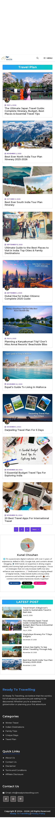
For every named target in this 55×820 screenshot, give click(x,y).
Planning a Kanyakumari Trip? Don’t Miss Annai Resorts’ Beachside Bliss (26, 343)
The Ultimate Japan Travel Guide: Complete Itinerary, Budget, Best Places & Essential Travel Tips (25, 111)
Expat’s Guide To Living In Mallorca (25, 387)
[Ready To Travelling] (6, 58)
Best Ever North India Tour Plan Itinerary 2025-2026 (23, 158)
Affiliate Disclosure (14, 774)
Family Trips (11, 731)
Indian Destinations (15, 727)
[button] (37, 58)
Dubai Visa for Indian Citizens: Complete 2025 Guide (22, 297)
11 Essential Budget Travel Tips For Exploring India (25, 474)
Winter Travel (12, 723)
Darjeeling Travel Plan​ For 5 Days (24, 430)
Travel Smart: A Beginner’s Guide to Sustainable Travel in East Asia (37, 610)
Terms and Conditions (16, 770)
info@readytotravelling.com (25, 793)
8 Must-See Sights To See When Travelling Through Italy (37, 648)
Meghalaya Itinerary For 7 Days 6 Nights (37, 635)
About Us (10, 758)
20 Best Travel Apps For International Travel (27, 520)
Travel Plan (11, 739)
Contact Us (11, 762)
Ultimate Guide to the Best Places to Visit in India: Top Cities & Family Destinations (27, 250)
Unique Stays (12, 735)
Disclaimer (11, 766)
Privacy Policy (38, 813)
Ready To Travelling (19, 689)
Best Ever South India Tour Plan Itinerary (23, 203)
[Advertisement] (27, 27)
